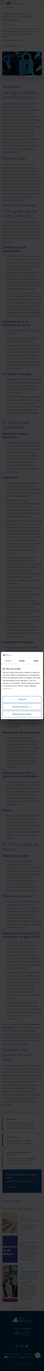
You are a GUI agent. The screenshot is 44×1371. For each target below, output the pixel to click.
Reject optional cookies (22, 714)
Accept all (22, 699)
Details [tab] (22, 661)
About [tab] (36, 661)
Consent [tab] (8, 661)
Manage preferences (21, 707)
